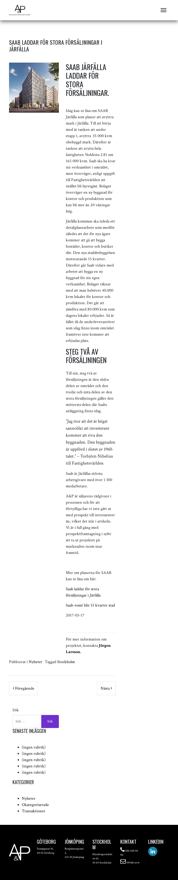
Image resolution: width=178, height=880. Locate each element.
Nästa (106, 688)
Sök (16, 710)
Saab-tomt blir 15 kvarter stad (90, 605)
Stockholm (66, 661)
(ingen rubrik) (34, 747)
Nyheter (35, 661)
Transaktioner (33, 811)
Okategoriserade (35, 804)
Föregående (24, 688)
